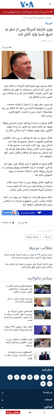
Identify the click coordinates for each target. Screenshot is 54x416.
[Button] (6, 47)
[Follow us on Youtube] (30, 377)
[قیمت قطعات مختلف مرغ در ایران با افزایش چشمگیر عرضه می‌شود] (42, 342)
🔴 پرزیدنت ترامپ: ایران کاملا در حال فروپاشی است (26, 12)
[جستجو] (44, 412)
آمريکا (48, 23)
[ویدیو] (30, 412)
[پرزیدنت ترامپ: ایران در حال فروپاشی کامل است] (42, 302)
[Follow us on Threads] (16, 377)
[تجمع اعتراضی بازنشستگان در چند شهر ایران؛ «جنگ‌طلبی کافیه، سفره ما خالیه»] (42, 289)
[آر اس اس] (10, 377)
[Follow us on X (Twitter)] (36, 377)
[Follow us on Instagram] (23, 377)
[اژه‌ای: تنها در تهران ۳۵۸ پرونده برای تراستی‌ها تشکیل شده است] (42, 330)
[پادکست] (49, 383)
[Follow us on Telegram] (43, 377)
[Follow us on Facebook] (49, 377)
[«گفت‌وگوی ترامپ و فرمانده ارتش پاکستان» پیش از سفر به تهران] (42, 355)
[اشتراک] (43, 383)
